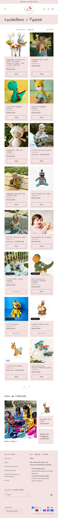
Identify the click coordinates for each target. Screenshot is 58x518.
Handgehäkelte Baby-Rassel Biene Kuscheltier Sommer (15, 194)
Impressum (8, 458)
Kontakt (7, 480)
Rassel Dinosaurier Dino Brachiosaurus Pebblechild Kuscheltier (39, 280)
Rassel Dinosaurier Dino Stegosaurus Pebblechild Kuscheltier (41, 367)
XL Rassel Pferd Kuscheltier (14, 366)
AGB (6, 462)
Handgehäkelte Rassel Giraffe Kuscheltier (40, 60)
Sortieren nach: (20, 29)
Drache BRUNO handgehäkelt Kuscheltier (14, 107)
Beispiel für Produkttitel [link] (44, 435)
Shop (16, 74)
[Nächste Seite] (34, 386)
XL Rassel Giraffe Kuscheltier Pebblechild (14, 280)
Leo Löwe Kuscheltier (12, 324)
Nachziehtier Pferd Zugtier (45, 420)
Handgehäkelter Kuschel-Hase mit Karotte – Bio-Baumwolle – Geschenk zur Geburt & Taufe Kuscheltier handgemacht (15, 62)
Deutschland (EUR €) (12, 511)
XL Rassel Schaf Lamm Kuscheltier (41, 150)
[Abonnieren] (27, 495)
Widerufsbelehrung (10, 470)
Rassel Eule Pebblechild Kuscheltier (16, 237)
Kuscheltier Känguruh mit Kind (40, 324)
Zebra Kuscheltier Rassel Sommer (41, 194)
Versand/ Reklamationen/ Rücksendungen (12, 475)
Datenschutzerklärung (11, 466)
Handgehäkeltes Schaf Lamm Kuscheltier (14, 151)
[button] (5, 9)
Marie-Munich (40, 513)
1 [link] (24, 386)
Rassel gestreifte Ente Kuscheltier (41, 237)
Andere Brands (10, 441)
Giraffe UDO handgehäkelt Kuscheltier (39, 107)
